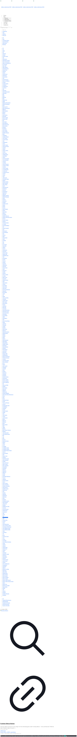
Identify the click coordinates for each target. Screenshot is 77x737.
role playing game (6, 434)
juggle (4, 296)
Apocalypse (5, 76)
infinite (4, 284)
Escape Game (5, 220)
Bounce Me (5, 119)
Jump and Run (5, 297)
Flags (4, 236)
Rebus (4, 419)
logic (3, 319)
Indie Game (5, 282)
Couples (4, 166)
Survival (4, 507)
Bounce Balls (5, 117)
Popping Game (6, 400)
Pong (4, 396)
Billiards (4, 109)
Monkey (4, 348)
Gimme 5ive (5, 252)
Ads (3, 57)
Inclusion (4, 278)
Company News (6, 40)
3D (3, 52)
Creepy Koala (5, 168)
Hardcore (4, 270)
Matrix (4, 334)
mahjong (4, 323)
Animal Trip (5, 70)
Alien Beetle (5, 67)
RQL (3, 438)
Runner (4, 439)
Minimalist (5, 341)
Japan (4, 293)
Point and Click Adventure (8, 394)
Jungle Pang (5, 300)
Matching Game (6, 331)
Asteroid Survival (6, 91)
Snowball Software (6, 476)
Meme (4, 338)
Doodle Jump (5, 203)
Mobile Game (5, 344)
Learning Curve (6, 311)
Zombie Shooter (6, 593)
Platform (4, 390)
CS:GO (4, 173)
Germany (4, 251)
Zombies (4, 595)
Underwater (5, 547)
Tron (3, 537)
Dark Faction (5, 183)
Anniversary (5, 74)
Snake (4, 475)
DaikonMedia (5, 601)
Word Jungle (5, 578)
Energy (4, 218)
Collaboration (5, 154)
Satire (4, 443)
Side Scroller (5, 464)
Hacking (4, 263)
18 (3, 49)
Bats (3, 98)
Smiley (4, 473)
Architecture (5, 86)
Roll (3, 435)
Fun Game (5, 244)
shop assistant (5, 460)
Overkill (4, 368)
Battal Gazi (5, 100)
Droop (4, 207)
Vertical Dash (5, 559)
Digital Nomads (6, 196)
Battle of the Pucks (6, 102)
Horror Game (5, 274)
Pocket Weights (6, 393)
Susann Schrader (6, 605)
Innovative (5, 285)
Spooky (4, 492)
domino (4, 199)
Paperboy (4, 372)
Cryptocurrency (6, 172)
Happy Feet (5, 267)
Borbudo (4, 116)
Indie (4, 281)
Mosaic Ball (5, 353)
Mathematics (5, 333)
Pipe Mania (5, 387)
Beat (3, 105)
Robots (4, 428)
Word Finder (5, 574)
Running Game (6, 441)
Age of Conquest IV (7, 63)
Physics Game (5, 379)
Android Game (6, 68)
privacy (4, 404)
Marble (4, 327)
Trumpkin (4, 540)
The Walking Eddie (6, 529)
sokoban (4, 479)
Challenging (5, 142)
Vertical (4, 558)
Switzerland (5, 510)
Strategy (4, 499)
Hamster (4, 266)
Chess (4, 143)
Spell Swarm (5, 487)
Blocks (4, 113)
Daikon (4, 180)
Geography (5, 250)
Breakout (4, 128)
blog (3, 39)
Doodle (4, 202)
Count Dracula (6, 164)
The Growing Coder (7, 525)
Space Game (5, 483)
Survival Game (5, 509)
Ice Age (4, 276)
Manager (4, 325)
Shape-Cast (5, 456)
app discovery (5, 79)
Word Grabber (6, 577)
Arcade (4, 82)
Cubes (4, 175)
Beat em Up (5, 106)
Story (4, 498)
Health (4, 271)
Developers (5, 191)
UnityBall (4, 552)
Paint (4, 370)
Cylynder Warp (6, 179)
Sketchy (4, 469)
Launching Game (6, 310)
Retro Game (5, 424)
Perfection (5, 378)
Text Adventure (6, 524)
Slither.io (4, 472)
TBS (3, 518)
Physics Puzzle (6, 381)
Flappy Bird (5, 237)
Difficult (4, 194)
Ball (3, 94)
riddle (4, 427)
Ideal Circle (5, 277)
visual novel (5, 561)
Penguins (4, 375)
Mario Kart (5, 329)
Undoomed (5, 548)
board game (5, 115)
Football (4, 240)
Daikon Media (5, 181)
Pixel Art (4, 389)
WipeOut (4, 570)
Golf (3, 256)
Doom (4, 205)
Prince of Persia (6, 402)
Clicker (4, 149)
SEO (3, 454)
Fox (3, 241)
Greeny (4, 261)
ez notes (4, 224)
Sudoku (4, 505)
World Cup (5, 584)
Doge (4, 198)
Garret (4, 248)
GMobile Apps (5, 255)
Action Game (5, 56)
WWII (4, 588)
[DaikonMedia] (22, 7)
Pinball (4, 386)
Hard (4, 269)
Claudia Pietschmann (7, 600)
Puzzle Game (5, 411)
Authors (4, 34)
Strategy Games (6, 501)
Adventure (5, 59)
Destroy (4, 190)
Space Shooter (6, 484)
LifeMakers (5, 318)
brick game (5, 130)
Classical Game (6, 146)
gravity (4, 259)
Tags (3, 32)
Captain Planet (6, 136)
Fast (3, 229)
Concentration (5, 160)
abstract (4, 53)
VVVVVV (4, 566)
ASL (3, 89)
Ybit (3, 589)
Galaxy (4, 247)
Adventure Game (6, 60)
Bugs (4, 134)
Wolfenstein (5, 573)
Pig (3, 383)
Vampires (4, 555)
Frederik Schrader (6, 602)
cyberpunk (5, 177)
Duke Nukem (5, 209)
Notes (4, 364)
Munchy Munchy (6, 356)
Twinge (4, 544)
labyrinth (4, 307)
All (3, 37)
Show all (4, 35)
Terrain (4, 521)
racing (4, 416)
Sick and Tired (5, 462)
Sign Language (5, 465)
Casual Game (5, 139)
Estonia (4, 221)
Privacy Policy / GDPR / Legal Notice (8, 732)
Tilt (3, 533)
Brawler (4, 127)
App (3, 78)
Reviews (4, 44)
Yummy (4, 591)
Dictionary (5, 192)
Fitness (4, 235)
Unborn (4, 546)
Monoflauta (5, 349)
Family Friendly (6, 228)
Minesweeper (5, 340)
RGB (3, 426)
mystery (4, 359)
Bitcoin (4, 112)
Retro (4, 423)
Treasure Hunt (6, 536)
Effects (4, 213)
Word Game (5, 576)
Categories (5, 31)
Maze (4, 337)
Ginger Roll (5, 254)
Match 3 (4, 330)
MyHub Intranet (6, 357)
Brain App (5, 121)
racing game (5, 417)
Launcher (4, 308)
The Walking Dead (6, 528)
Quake (4, 412)
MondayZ (4, 345)
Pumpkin (4, 408)
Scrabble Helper (6, 449)
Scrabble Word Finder (7, 450)
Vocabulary (5, 565)
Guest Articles (5, 41)
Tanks (4, 514)
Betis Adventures (6, 108)
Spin (3, 491)
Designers (5, 188)
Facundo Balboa (6, 225)
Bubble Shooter (6, 132)
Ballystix (4, 97)
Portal (4, 401)
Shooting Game (6, 458)
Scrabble (4, 446)
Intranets (4, 291)
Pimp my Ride (5, 385)
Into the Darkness (6, 289)
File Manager (5, 232)
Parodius (4, 374)
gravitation (5, 258)
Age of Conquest (6, 61)
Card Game (5, 138)
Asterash (4, 90)
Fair (3, 226)
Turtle (4, 543)
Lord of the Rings (6, 321)
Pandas (4, 371)
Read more (3, 730)
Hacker (4, 262)
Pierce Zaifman (6, 382)
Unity (4, 551)
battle (4, 101)
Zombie (4, 592)
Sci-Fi (4, 445)
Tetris (4, 522)
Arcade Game (5, 83)
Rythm (4, 442)
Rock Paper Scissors (7, 430)
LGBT (4, 316)
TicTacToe (4, 532)
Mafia (4, 322)
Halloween (5, 265)
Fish (3, 233)
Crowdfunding (5, 169)
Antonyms (5, 75)
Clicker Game (5, 150)
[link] (11, 27)
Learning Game (6, 312)
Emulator (4, 214)
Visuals (4, 562)
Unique (4, 550)
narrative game (6, 360)
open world (5, 366)
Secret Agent (5, 453)
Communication (6, 158)
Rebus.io (4, 420)
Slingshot (4, 471)
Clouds (4, 151)
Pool (3, 397)
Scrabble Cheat (6, 447)
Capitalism (5, 135)
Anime (4, 72)
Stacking (4, 494)
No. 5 (4, 363)
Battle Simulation (6, 104)
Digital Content (6, 195)
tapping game (5, 517)
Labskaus (4, 306)
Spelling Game (5, 488)
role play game (6, 432)
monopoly (5, 351)
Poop (4, 398)
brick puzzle (5, 131)
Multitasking (5, 355)
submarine (5, 503)
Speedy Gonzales (6, 486)
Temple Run (5, 520)
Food (4, 239)
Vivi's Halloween (6, 563)
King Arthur (5, 303)
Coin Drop (5, 153)
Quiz (3, 413)
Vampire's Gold (6, 554)
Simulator (4, 468)
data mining (5, 184)
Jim (3, 295)
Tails (3, 513)
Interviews (5, 43)
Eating (4, 210)
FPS (3, 243)
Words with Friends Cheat (8, 581)
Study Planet (5, 502)
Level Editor (5, 315)
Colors (4, 157)
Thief (4, 531)
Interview (4, 288)
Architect (4, 85)
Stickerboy (5, 495)
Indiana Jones (5, 280)
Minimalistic (5, 342)
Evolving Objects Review (7, 723)
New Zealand (5, 361)
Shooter (4, 457)
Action (4, 55)
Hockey (4, 273)
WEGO (4, 567)
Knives (4, 304)
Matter (4, 336)
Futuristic (4, 246)
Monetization (5, 346)
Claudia (4, 147)
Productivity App (6, 405)
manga (4, 326)
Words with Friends (7, 580)
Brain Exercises (6, 124)
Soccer (4, 477)
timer (4, 535)
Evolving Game (6, 222)
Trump (4, 539)
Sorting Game (5, 480)
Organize (4, 367)
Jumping (4, 299)
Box (3, 120)
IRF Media (5, 292)
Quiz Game (5, 415)
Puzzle (4, 409)
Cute (4, 176)
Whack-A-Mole (6, 569)
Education (5, 211)
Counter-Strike (6, 165)
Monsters (4, 352)
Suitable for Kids (6, 506)
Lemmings (5, 314)
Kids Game (5, 301)
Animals (4, 71)
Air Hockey (5, 64)
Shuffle (4, 461)
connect (4, 161)
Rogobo (4, 431)
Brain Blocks (5, 123)
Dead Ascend (5, 187)
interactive (5, 286)
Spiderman (5, 490)
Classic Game (5, 145)
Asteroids (4, 93)
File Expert (5, 231)
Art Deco (4, 87)
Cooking (4, 162)
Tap (3, 516)
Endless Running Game (7, 217)
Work (4, 582)
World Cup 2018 (6, 585)
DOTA (4, 206)
